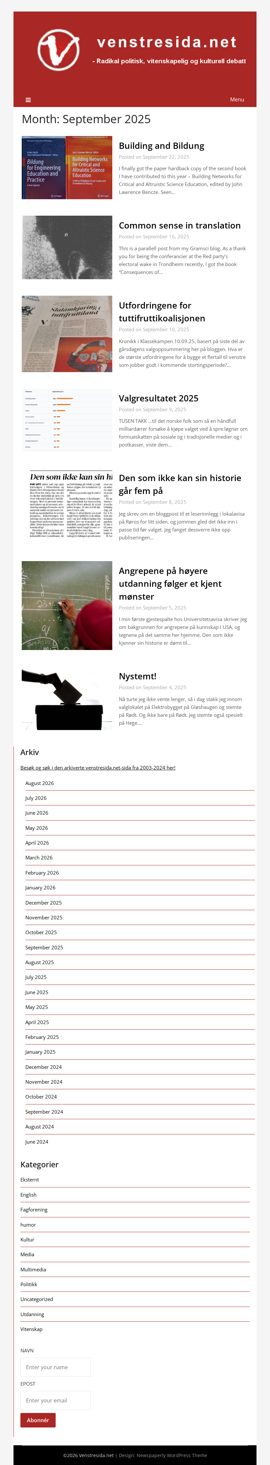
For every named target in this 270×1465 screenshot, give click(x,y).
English (28, 1194)
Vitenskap (31, 1329)
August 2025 (39, 962)
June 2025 (36, 992)
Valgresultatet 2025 (159, 398)
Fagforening (33, 1209)
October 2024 (41, 1096)
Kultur (27, 1239)
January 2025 (40, 1051)
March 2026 (39, 857)
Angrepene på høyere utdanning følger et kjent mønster (170, 583)
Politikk (28, 1284)
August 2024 (39, 1126)
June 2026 (36, 812)
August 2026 (39, 783)
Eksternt (29, 1179)
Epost (27, 1383)
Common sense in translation (180, 225)
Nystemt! (137, 676)
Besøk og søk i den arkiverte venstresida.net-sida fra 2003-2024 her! (98, 767)
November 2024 (44, 1081)
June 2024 (36, 1141)
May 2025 (36, 1007)
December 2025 (43, 902)
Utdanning (32, 1314)
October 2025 (41, 932)
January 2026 (40, 887)
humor (28, 1224)
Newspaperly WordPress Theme (172, 1455)
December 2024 (43, 1067)
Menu (237, 99)
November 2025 (44, 917)
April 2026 (37, 842)
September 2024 (44, 1111)
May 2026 (36, 828)
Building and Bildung (161, 145)
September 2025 (44, 947)
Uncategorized (36, 1299)
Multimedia (33, 1269)
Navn (27, 1350)
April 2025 (37, 1022)
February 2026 (42, 872)
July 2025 (36, 977)
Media (27, 1254)
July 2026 (36, 798)
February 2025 (42, 1037)
